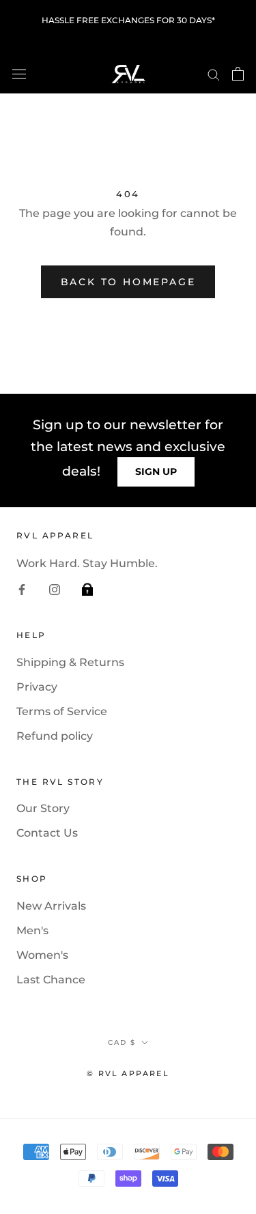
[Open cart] (238, 74)
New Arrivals (51, 905)
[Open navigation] (19, 73)
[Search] (214, 73)
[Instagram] (54, 589)
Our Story (43, 808)
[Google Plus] (87, 589)
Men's (32, 930)
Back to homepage (128, 282)
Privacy (36, 686)
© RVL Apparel (128, 1073)
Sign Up (156, 471)
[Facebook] (21, 589)
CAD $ (122, 1042)
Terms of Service (61, 711)
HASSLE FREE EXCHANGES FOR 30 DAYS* (128, 20)
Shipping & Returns (70, 662)
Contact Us (47, 832)
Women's (42, 955)
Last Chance (50, 979)
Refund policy (54, 735)
